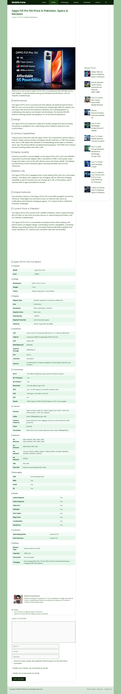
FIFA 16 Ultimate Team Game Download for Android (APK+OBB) (97, 87)
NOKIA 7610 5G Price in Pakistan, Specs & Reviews (98, 74)
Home (44, 2)
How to (97, 2)
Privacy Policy (91, 689)
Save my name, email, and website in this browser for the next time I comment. (41, 662)
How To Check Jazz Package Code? (97, 164)
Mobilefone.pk (25, 689)
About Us (100, 689)
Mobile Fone (19, 2)
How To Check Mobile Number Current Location (97, 138)
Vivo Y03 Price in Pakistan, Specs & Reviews (28, 612)
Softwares (87, 2)
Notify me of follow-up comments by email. (30, 668)
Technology (64, 2)
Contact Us (108, 689)
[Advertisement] (43, 34)
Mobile (53, 2)
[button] (106, 2)
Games (76, 2)
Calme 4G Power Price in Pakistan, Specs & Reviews (31, 614)
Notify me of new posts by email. (26, 673)
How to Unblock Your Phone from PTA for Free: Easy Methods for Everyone (97, 177)
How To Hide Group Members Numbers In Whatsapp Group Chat (97, 151)
